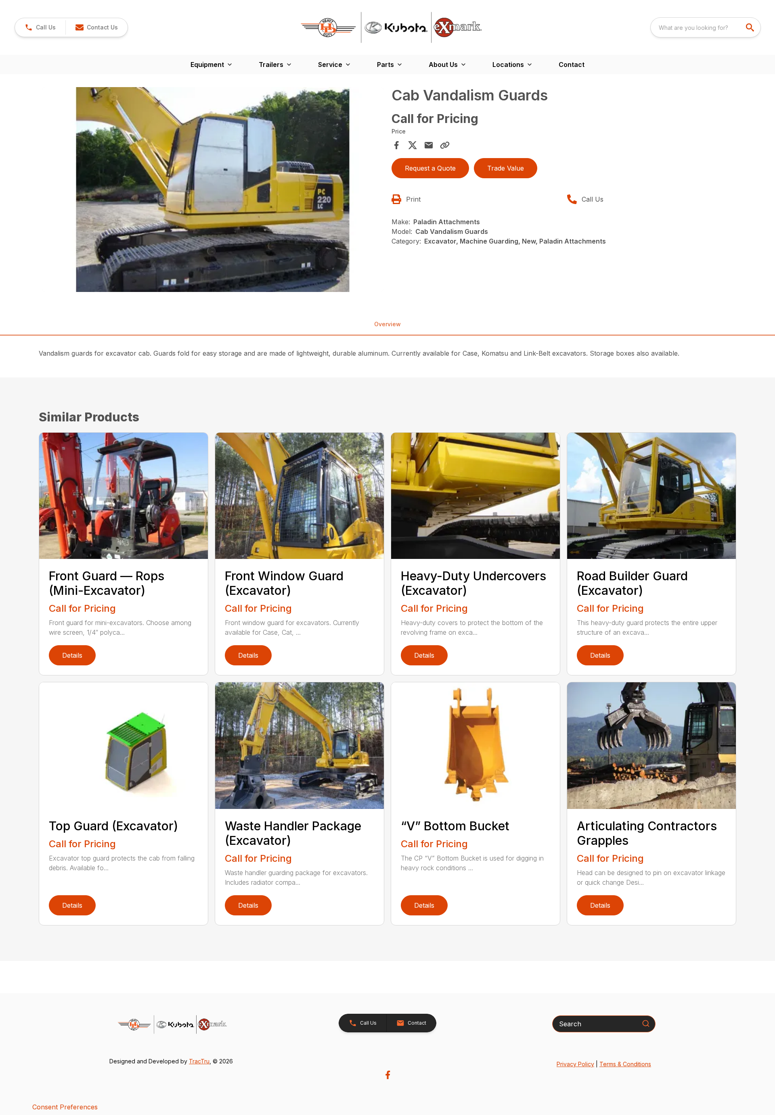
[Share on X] (412, 145)
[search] (750, 27)
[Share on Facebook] (396, 145)
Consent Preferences (65, 1107)
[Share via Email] (429, 145)
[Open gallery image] (212, 189)
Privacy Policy (575, 1064)
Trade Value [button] (505, 168)
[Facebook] (388, 1075)
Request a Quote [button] (430, 168)
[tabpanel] (212, 190)
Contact (571, 64)
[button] (40, 27)
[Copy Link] (445, 145)
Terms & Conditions (625, 1064)
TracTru (199, 1061)
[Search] (646, 1023)
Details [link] (72, 655)
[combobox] (705, 27)
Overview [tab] (387, 324)
